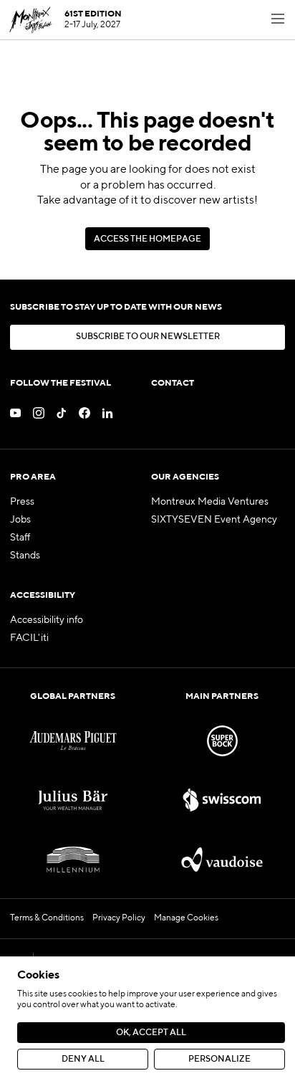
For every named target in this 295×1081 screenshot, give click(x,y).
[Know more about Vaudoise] (222, 859)
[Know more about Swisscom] (222, 800)
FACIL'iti (29, 638)
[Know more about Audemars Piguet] (73, 740)
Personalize (219, 1059)
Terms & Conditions (47, 918)
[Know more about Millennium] (73, 859)
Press (22, 502)
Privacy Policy (118, 918)
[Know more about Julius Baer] (73, 800)
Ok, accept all (151, 1033)
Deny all (83, 1059)
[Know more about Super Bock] (222, 740)
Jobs (20, 520)
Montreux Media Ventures (210, 502)
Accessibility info (46, 620)
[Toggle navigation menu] (277, 20)
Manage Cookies (186, 918)
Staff (20, 538)
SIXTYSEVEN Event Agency (214, 520)
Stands (25, 556)
